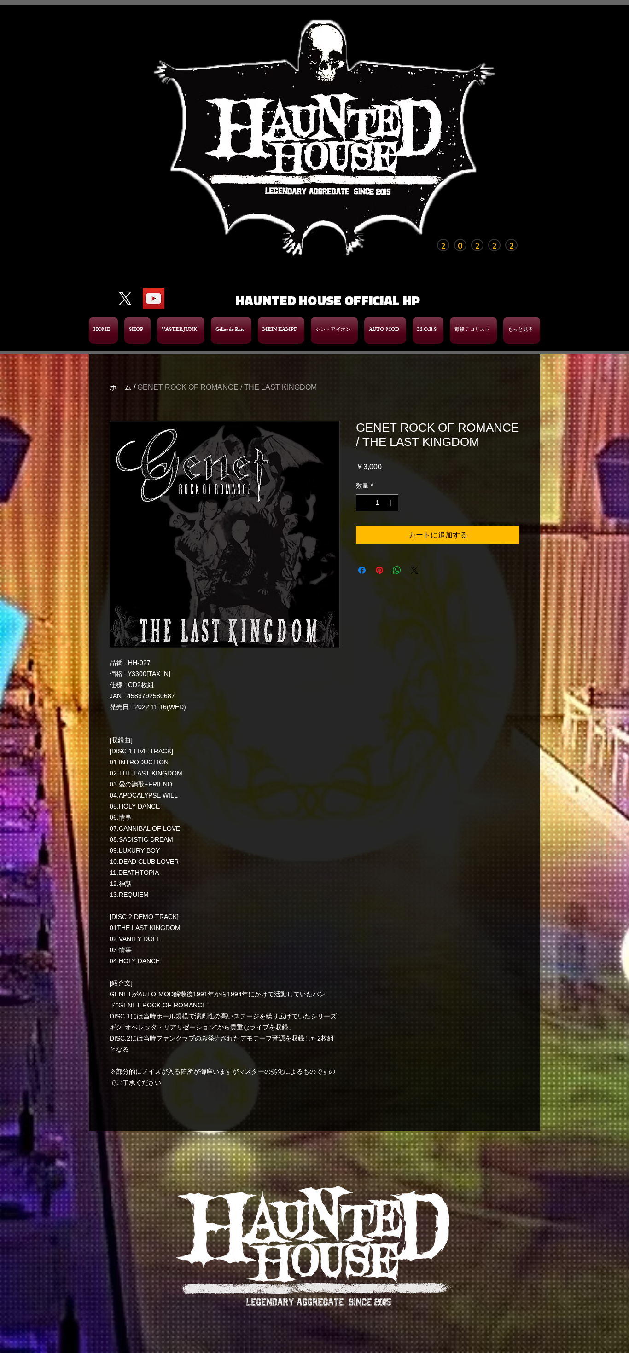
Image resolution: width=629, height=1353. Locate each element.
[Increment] (391, 496)
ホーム (121, 381)
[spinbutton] (377, 496)
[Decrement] (363, 496)
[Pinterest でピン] (379, 563)
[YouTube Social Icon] (153, 292)
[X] (125, 292)
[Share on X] (414, 563)
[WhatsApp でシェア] (396, 563)
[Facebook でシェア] (361, 563)
